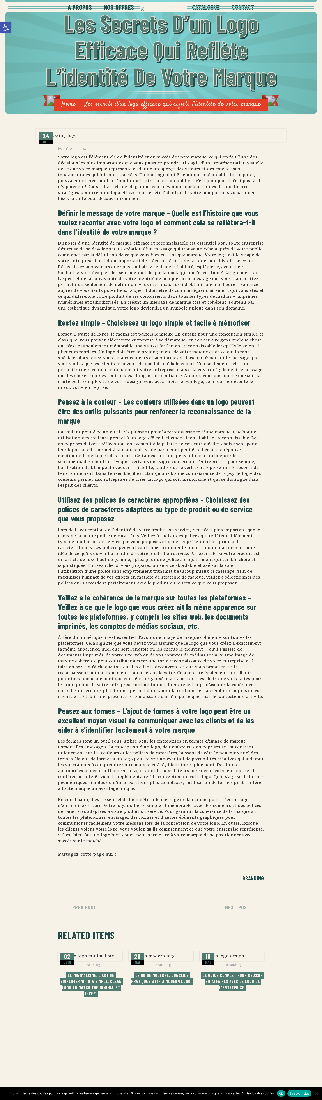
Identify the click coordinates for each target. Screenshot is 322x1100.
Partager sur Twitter (134, 856)
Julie (68, 149)
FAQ (233, 1069)
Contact (243, 7)
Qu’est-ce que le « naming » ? (132, 1060)
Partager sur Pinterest (158, 856)
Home (68, 104)
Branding (253, 878)
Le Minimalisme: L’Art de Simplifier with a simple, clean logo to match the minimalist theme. (91, 984)
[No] (316, 1093)
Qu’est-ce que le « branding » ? (133, 1044)
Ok (281, 1093)
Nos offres (119, 7)
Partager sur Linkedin (146, 856)
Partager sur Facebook (122, 856)
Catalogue (206, 7)
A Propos (80, 7)
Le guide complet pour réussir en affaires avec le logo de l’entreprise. (233, 981)
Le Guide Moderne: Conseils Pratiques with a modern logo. (161, 978)
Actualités (242, 1052)
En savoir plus (300, 1093)
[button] (5, 27)
